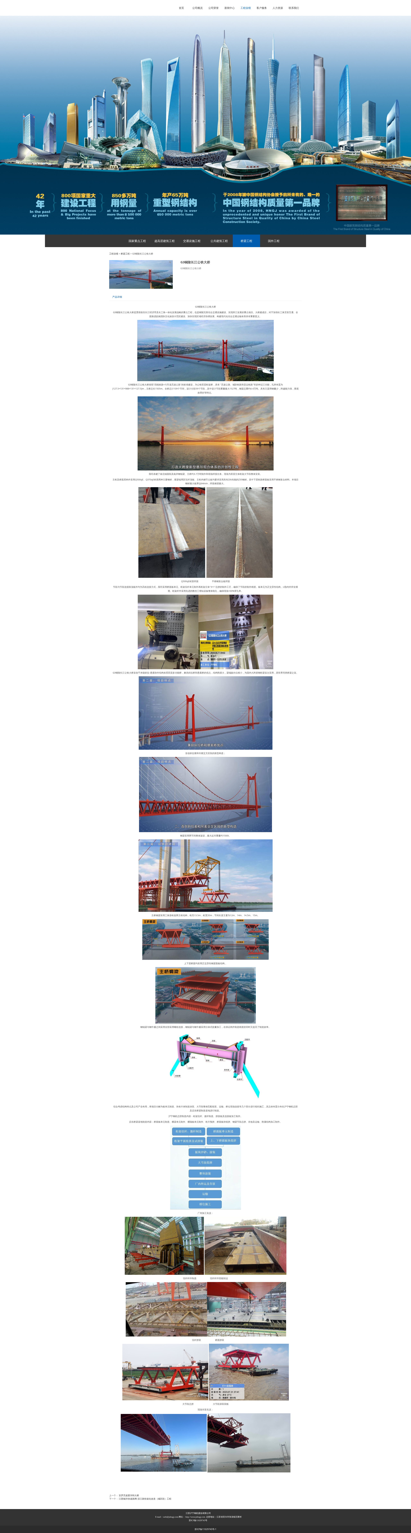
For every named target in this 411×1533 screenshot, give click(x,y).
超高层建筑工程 (164, 241)
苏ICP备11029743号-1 (205, 1529)
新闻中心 (229, 8)
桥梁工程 (246, 241)
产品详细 (117, 297)
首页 (181, 8)
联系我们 (294, 8)
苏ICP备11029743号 (198, 1520)
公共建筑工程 (219, 241)
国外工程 (274, 241)
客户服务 (262, 8)
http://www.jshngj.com (195, 1517)
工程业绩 (245, 8)
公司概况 (197, 8)
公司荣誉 (213, 8)
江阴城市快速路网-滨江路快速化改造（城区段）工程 (145, 1498)
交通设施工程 (192, 241)
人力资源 (278, 8)
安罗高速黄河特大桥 (129, 1495)
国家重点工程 (137, 241)
